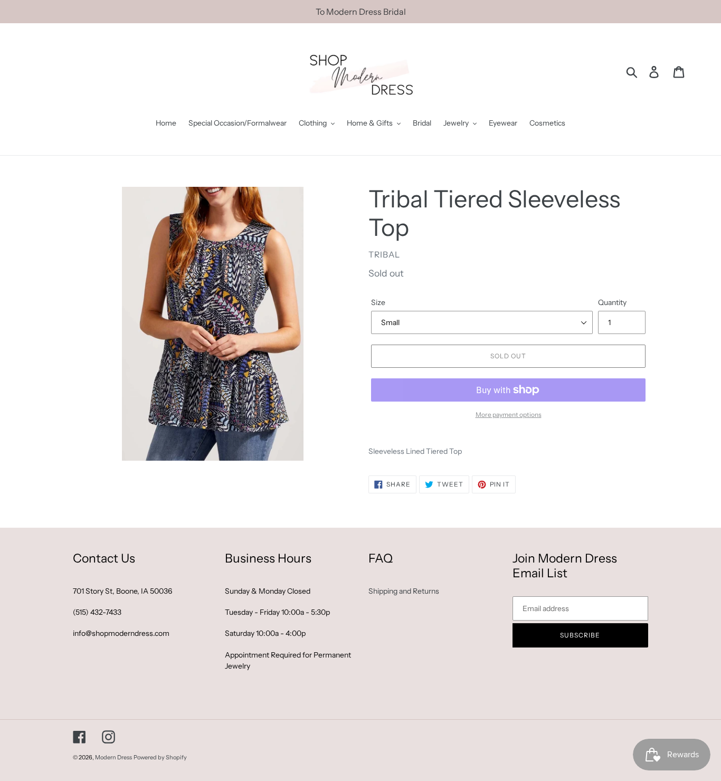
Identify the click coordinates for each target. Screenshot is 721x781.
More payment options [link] (509, 414)
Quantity (612, 302)
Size (378, 302)
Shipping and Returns (403, 591)
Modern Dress (113, 757)
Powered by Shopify (160, 757)
